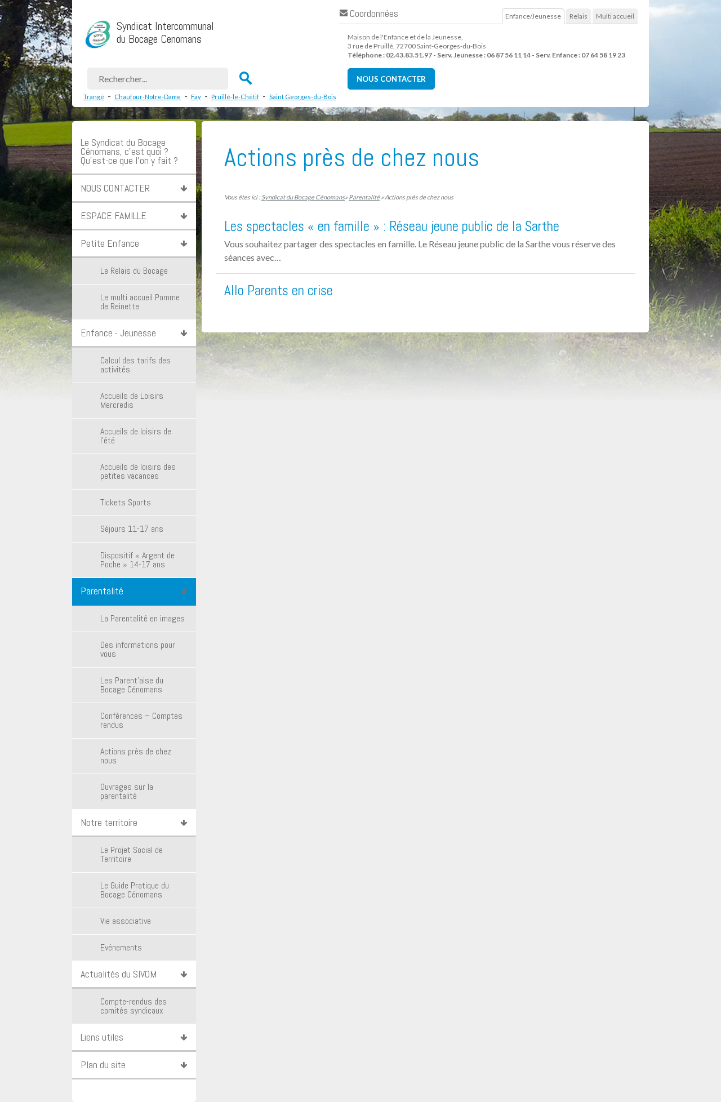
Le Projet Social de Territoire (131, 854)
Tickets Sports (125, 502)
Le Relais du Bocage (134, 271)
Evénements (121, 947)
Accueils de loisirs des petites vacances (138, 471)
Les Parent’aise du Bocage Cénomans (131, 684)
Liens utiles (102, 1036)
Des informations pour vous (137, 649)
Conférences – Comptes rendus (141, 720)
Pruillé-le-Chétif (235, 96)
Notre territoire (109, 822)
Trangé (93, 96)
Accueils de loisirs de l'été (135, 435)
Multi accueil (615, 16)
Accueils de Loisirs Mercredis (131, 400)
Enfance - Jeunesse (118, 332)
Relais (578, 16)
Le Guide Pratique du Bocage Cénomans (134, 889)
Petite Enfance (110, 243)
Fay (196, 96)
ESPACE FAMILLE (113, 215)
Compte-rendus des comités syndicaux (133, 1006)
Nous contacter (391, 78)
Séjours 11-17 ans (131, 529)
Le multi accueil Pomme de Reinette (140, 301)
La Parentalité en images (142, 618)
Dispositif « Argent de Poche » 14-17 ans (137, 559)
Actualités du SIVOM (119, 973)
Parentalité (102, 590)
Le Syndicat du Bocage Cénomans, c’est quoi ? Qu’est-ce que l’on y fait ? (129, 151)
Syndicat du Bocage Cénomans (303, 197)
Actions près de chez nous (135, 755)
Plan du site (103, 1064)
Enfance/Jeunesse (533, 16)
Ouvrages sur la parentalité (126, 791)
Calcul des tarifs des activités (135, 364)
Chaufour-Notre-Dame (147, 96)
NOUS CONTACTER (115, 187)
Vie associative (125, 921)
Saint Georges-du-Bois (302, 96)
